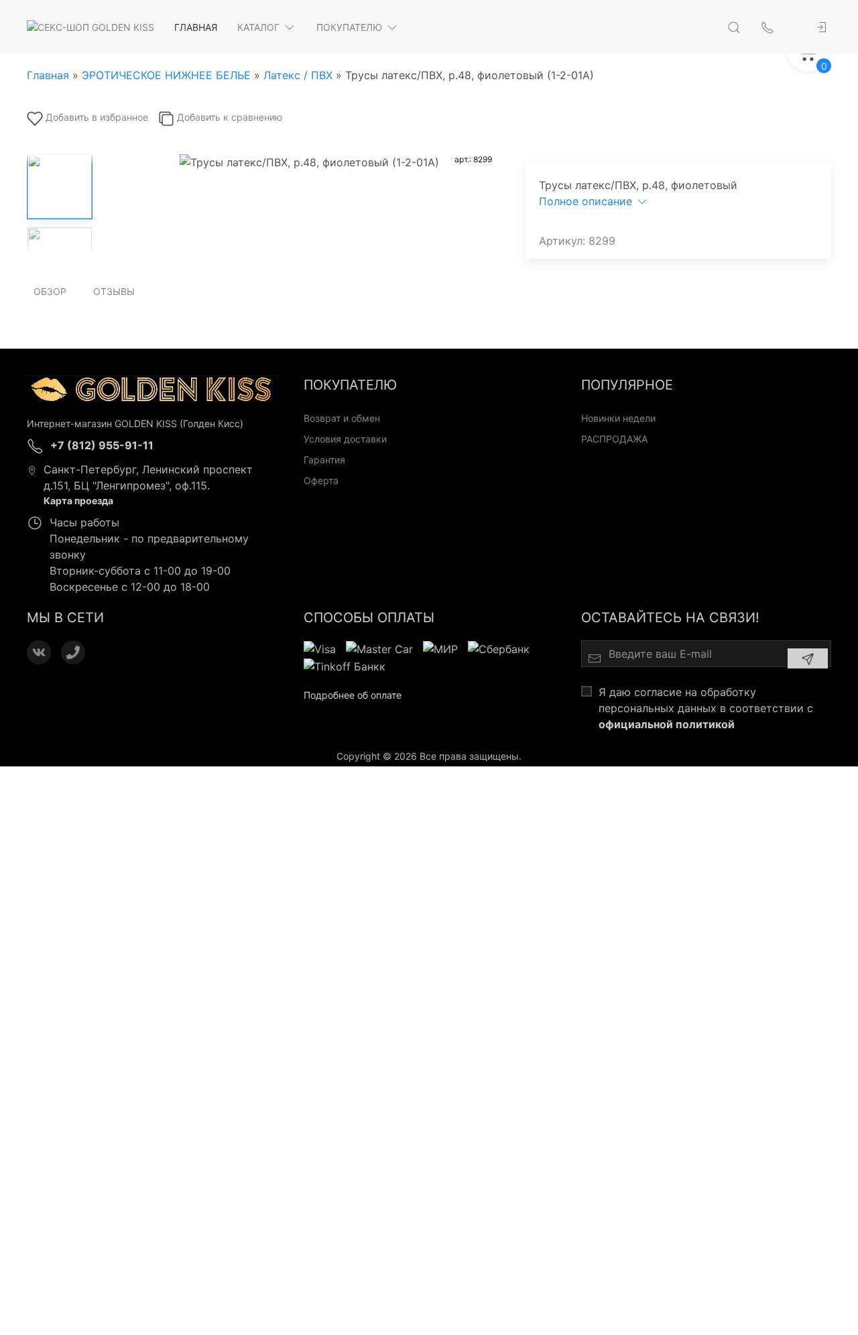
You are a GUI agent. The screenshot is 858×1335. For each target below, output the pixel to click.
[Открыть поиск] (734, 27)
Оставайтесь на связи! (670, 618)
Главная (195, 27)
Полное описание (587, 201)
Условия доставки (345, 439)
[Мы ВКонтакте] (39, 652)
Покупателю (349, 27)
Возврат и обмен (342, 418)
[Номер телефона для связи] (73, 652)
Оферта (321, 480)
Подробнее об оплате (353, 695)
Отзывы (114, 291)
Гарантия (324, 459)
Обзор (50, 291)
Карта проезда (78, 500)
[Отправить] (808, 658)
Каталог (258, 27)
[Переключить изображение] (60, 186)
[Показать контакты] (767, 27)
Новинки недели (618, 418)
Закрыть (687, 784)
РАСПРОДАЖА (614, 439)
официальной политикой (667, 724)
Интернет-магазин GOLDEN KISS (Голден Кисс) (135, 423)
